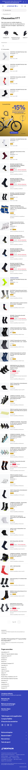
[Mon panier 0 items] (25, 6)
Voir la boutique (14, 132)
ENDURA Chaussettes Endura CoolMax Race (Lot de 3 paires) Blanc (17, 223)
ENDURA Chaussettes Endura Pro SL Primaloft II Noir (18, 592)
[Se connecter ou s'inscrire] (22, 6)
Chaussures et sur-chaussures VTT (15, 38)
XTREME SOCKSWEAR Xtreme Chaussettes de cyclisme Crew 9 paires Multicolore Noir (18, 397)
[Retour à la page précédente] (9, 622)
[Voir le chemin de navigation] (1, 14)
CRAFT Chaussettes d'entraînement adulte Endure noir (18, 491)
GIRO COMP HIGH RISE (15, 566)
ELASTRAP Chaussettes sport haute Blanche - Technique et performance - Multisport (18, 291)
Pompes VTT (4, 682)
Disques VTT (4, 688)
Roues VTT (3, 667)
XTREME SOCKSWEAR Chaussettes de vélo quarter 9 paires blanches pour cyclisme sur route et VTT (18, 449)
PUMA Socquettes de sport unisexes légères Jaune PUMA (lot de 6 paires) (18, 410)
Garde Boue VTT (5, 684)
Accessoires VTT (5, 686)
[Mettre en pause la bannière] (24, 2)
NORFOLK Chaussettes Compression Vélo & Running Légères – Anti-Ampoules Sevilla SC (18, 207)
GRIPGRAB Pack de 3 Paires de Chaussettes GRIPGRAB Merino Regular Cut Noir (17, 367)
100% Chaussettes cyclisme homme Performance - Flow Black (18, 303)
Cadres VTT (4, 669)
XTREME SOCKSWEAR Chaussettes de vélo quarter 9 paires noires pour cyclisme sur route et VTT (18, 423)
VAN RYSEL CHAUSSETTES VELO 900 (18, 52)
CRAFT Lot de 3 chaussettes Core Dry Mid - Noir (18, 529)
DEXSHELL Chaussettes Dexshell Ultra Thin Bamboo (17, 316)
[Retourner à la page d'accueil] (12, 6)
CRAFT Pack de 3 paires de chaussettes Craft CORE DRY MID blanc (18, 517)
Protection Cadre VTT (6, 655)
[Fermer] (26, 2)
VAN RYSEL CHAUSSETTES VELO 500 (18, 89)
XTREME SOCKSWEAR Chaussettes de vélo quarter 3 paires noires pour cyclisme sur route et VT (18, 555)
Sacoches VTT (4, 680)
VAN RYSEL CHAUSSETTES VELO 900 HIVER (18, 280)
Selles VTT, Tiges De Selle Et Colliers (9, 654)
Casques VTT (6, 37)
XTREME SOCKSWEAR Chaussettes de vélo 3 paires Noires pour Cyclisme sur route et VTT (18, 504)
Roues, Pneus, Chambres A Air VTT (9, 676)
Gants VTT (25, 37)
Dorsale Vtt (4, 659)
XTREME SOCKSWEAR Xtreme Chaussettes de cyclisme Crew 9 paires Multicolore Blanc (18, 435)
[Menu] (2, 6)
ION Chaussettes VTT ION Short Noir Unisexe (18, 579)
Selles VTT (3, 672)
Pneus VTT (3, 661)
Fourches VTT (4, 665)
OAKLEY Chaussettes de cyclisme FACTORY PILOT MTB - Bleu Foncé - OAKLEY (18, 354)
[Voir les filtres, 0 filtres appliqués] (3, 45)
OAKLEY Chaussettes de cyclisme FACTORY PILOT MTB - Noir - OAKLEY (18, 328)
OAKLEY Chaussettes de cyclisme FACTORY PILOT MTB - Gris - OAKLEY (18, 341)
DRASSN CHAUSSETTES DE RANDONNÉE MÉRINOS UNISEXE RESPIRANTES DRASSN (17, 165)
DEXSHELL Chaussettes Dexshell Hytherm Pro (17, 462)
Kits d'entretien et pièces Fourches (9, 678)
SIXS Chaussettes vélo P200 (16, 541)
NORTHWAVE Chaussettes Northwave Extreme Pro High (16, 604)
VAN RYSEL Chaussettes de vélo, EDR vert (17, 152)
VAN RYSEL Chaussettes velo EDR (17, 77)
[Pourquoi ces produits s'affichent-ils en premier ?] (2, 49)
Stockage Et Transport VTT (7, 663)
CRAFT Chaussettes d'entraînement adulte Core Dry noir (18, 384)
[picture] (4, 56)
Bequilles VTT (4, 674)
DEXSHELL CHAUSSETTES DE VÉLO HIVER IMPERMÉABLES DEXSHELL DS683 (18, 194)
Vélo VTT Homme (5, 671)
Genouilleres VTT (5, 652)
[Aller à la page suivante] (19, 622)
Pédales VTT (4, 657)
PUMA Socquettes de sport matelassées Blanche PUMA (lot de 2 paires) (18, 476)
